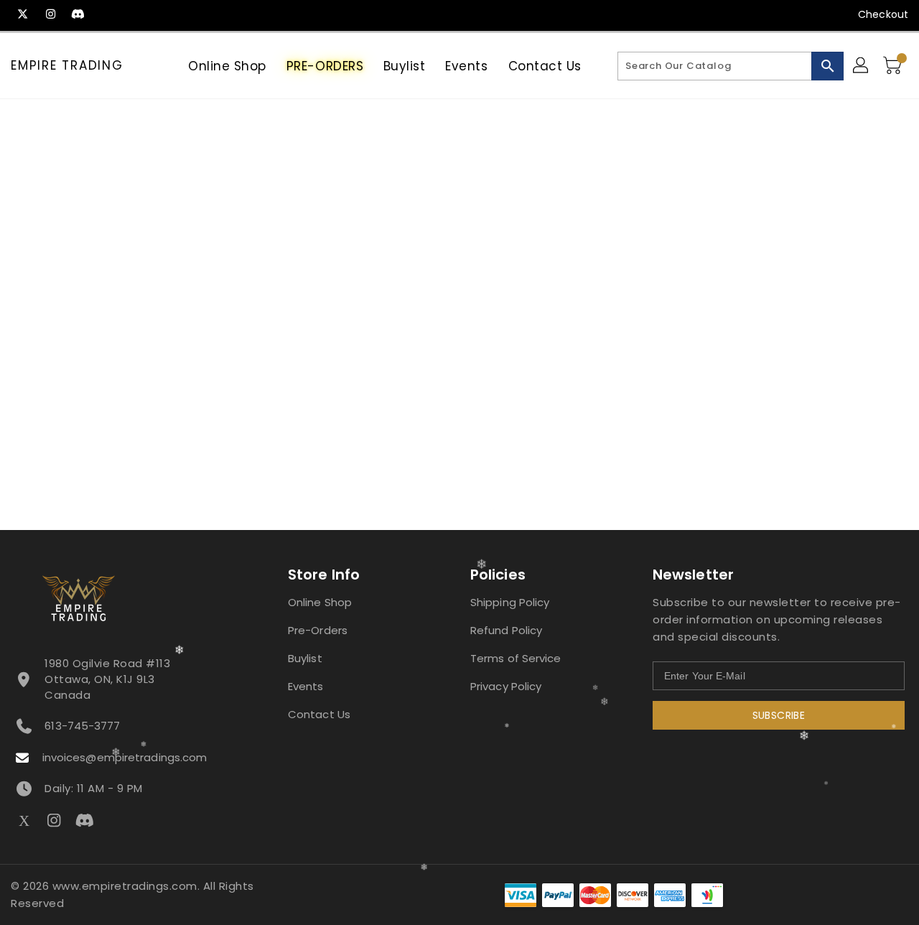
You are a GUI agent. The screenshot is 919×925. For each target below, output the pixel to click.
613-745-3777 (82, 725)
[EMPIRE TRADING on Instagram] (50, 14)
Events (306, 686)
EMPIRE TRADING (67, 65)
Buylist (305, 658)
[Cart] (894, 66)
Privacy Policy (505, 686)
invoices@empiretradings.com (124, 757)
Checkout (883, 14)
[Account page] (861, 66)
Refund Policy (506, 630)
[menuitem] (227, 65)
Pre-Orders (317, 630)
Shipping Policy (510, 602)
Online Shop (320, 602)
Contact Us (319, 714)
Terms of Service (515, 658)
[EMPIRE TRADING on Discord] (77, 14)
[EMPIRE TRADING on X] (23, 14)
